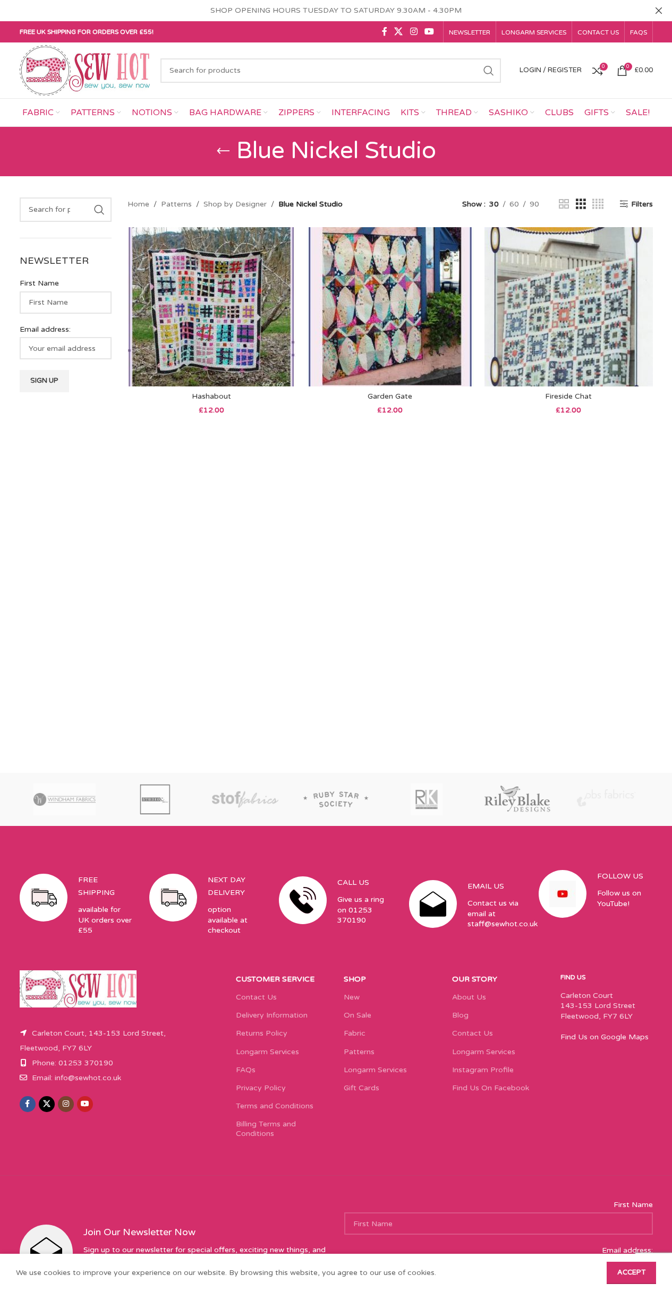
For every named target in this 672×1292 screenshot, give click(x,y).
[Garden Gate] (390, 306)
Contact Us (256, 997)
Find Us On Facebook (490, 1087)
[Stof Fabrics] (245, 799)
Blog (460, 1015)
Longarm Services (267, 1051)
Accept (631, 1272)
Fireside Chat (568, 396)
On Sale (357, 1015)
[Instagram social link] (413, 31)
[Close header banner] (658, 10)
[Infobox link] (76, 914)
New (352, 997)
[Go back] (223, 151)
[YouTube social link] (429, 31)
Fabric (354, 1033)
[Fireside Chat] (568, 306)
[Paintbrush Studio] (607, 799)
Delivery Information (272, 1015)
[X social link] (398, 31)
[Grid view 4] (597, 204)
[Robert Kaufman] (426, 799)
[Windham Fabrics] (65, 799)
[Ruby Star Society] (336, 799)
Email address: (45, 329)
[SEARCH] (489, 70)
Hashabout (211, 396)
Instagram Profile (483, 1069)
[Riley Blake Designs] (517, 799)
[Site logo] (85, 69)
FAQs (246, 1069)
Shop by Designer (235, 204)
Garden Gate (390, 396)
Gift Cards (361, 1087)
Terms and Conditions (274, 1105)
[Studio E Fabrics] (155, 799)
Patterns (176, 204)
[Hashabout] (211, 306)
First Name (39, 283)
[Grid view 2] (564, 204)
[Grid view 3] (581, 204)
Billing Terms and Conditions (266, 1128)
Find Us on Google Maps (604, 1036)
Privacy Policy (261, 1087)
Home (138, 204)
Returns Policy (261, 1033)
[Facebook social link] (384, 31)
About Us (469, 997)
